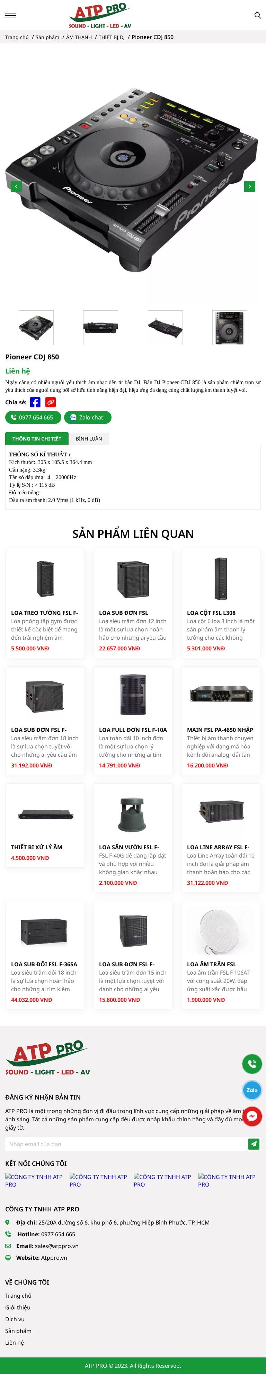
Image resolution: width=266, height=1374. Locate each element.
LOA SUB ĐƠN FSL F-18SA (38, 730)
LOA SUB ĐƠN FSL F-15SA (126, 964)
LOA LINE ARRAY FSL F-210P (218, 847)
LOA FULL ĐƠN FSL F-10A (133, 730)
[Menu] (10, 15)
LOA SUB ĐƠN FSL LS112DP (123, 613)
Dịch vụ (15, 1319)
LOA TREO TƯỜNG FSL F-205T (44, 613)
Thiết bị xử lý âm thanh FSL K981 (36, 847)
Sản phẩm (18, 1331)
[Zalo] (252, 1090)
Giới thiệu (17, 1307)
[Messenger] (252, 1116)
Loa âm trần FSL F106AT (211, 964)
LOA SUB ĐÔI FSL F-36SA (44, 964)
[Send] (253, 1144)
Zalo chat (91, 417)
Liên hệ (14, 1342)
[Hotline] (252, 1064)
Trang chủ (18, 1295)
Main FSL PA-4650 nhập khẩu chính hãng (220, 730)
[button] (16, 186)
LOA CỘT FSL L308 (211, 613)
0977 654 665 (36, 417)
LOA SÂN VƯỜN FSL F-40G (129, 847)
